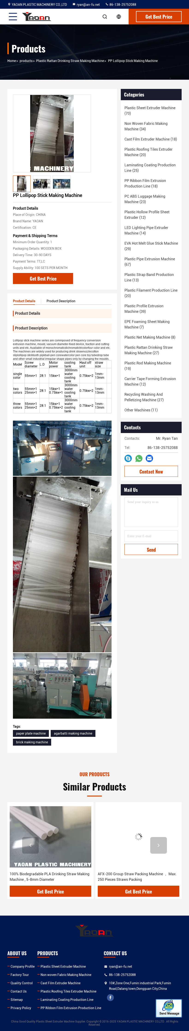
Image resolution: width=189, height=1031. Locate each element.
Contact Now (151, 471)
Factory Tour (20, 975)
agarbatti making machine (73, 733)
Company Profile (23, 966)
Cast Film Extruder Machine (60, 983)
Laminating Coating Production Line (67, 1000)
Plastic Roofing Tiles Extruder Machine (68, 991)
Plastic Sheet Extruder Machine (63, 966)
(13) (149, 277)
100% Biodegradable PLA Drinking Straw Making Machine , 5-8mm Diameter (49, 877)
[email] (149, 458)
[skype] (128, 458)
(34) (146, 126)
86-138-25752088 (122, 4)
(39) (143, 309)
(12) (146, 215)
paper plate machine (31, 733)
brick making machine (32, 742)
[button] (30, 845)
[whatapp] (139, 458)
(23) (144, 199)
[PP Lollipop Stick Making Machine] (52, 133)
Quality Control (22, 983)
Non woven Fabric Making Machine (66, 975)
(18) (150, 139)
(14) (146, 230)
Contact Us (19, 991)
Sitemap (17, 1000)
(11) (141, 410)
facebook (110, 997)
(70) (149, 111)
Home (11, 61)
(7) (147, 324)
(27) (148, 350)
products (26, 61)
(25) (150, 168)
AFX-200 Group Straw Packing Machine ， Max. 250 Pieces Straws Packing (137, 877)
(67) (149, 262)
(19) (147, 366)
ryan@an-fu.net (88, 4)
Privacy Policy (21, 1008)
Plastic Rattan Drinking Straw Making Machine (70, 61)
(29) (151, 246)
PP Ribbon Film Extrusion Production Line (71, 1008)
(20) (148, 152)
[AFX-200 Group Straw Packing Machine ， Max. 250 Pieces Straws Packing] (138, 837)
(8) (149, 337)
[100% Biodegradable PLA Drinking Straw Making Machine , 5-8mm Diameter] (50, 837)
